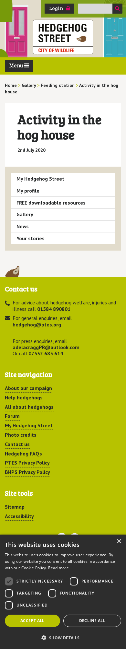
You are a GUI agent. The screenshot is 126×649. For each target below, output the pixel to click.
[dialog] (63, 592)
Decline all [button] (92, 620)
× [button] (118, 541)
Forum (12, 416)
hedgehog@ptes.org (37, 324)
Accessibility (19, 516)
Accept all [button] (32, 620)
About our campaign (28, 388)
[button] (63, 638)
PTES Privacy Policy (27, 462)
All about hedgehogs (29, 407)
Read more (58, 568)
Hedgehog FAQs (23, 453)
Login (56, 8)
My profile (27, 190)
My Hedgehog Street (40, 178)
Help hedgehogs (24, 397)
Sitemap (15, 506)
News (22, 226)
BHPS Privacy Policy (27, 472)
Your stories (30, 238)
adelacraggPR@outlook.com (46, 347)
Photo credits (21, 434)
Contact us (17, 444)
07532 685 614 (45, 353)
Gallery (24, 214)
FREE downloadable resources (51, 202)
